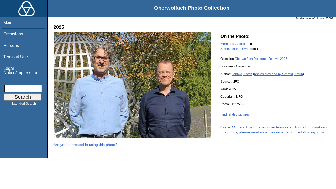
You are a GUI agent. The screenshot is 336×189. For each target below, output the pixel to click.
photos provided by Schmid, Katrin (278, 74)
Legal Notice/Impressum (20, 70)
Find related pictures (235, 114)
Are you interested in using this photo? (85, 145)
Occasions (13, 34)
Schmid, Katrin (242, 74)
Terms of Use (15, 57)
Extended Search (23, 103)
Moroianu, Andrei (232, 44)
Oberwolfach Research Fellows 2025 (261, 59)
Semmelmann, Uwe (234, 49)
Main (8, 22)
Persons (11, 45)
